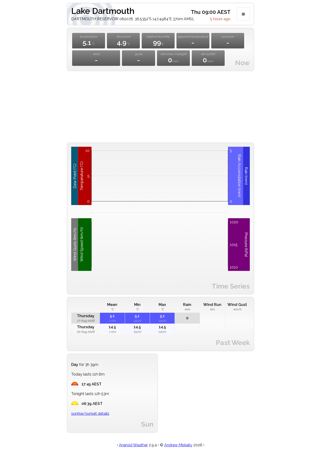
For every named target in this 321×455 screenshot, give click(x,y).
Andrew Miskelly (178, 445)
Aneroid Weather (133, 445)
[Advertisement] (160, 107)
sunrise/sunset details (90, 413)
